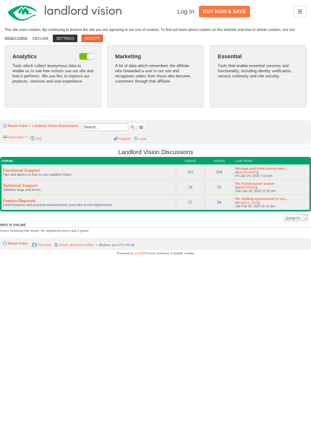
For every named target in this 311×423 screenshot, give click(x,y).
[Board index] (65, 11)
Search (132, 127)
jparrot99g (246, 187)
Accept (92, 38)
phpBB (139, 253)
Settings (65, 38)
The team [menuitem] (44, 245)
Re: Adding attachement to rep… (261, 199)
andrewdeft (247, 172)
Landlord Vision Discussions (55, 125)
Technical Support (20, 185)
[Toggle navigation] (300, 11)
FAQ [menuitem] (38, 138)
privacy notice (16, 38)
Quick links (17, 137)
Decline (40, 38)
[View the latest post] (257, 172)
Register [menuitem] (125, 138)
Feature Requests (19, 200)
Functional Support (21, 170)
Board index (18, 125)
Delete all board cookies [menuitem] (76, 245)
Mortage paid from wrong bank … (262, 168)
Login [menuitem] (143, 138)
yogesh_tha (247, 202)
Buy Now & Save (224, 11)
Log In (185, 11)
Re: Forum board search (254, 183)
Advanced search (141, 127)
